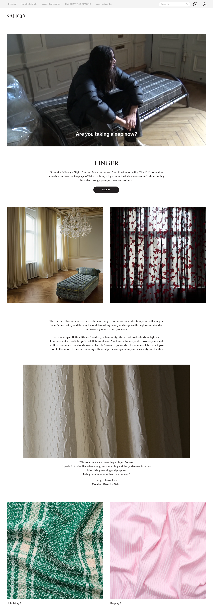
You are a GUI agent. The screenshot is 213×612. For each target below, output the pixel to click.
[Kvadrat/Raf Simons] (78, 4)
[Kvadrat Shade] (29, 4)
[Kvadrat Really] (103, 4)
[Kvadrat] (12, 4)
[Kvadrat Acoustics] (51, 4)
